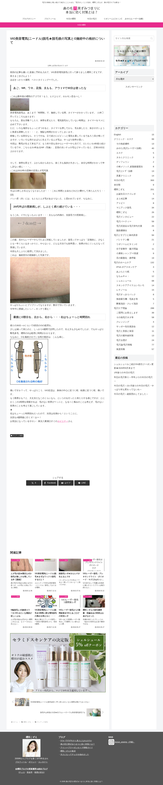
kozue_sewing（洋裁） (124, 742)
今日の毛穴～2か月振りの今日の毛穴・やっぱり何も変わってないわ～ (134, 387)
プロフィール (21, 762)
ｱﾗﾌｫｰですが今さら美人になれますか (76, 741)
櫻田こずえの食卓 (68, 751)
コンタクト (43, 762)
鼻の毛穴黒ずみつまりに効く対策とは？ (77, 744)
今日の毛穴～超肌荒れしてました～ (131, 394)
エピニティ (62, 421)
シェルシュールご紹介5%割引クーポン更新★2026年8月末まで (134, 366)
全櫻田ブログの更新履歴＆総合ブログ (31, 769)
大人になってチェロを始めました (74, 754)
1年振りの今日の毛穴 (124, 372)
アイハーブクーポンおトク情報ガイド (76, 748)
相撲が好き (39, 772)
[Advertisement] (58, 51)
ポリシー (32, 762)
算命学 (29, 772)
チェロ (22, 772)
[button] (152, 38)
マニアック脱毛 (18, 435)
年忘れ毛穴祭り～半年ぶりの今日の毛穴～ (133, 379)
